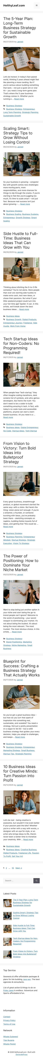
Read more (19, 99)
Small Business (28, 750)
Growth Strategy (23, 218)
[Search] (36, 880)
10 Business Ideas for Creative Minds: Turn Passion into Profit (20, 773)
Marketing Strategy (11, 750)
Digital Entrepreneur (29, 427)
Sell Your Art (17, 856)
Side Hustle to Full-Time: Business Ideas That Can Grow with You (20, 240)
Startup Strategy (19, 540)
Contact (6, 1017)
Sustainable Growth (12, 116)
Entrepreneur (29, 109)
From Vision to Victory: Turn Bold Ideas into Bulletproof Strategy (19, 452)
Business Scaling (13, 214)
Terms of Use (9, 1024)
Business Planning (14, 537)
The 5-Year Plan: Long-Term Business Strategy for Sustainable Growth (19, 27)
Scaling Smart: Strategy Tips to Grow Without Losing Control (17, 135)
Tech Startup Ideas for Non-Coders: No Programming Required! (21, 346)
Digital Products (29, 319)
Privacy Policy (9, 1020)
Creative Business (29, 850)
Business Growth (13, 319)
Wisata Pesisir (9, 1044)
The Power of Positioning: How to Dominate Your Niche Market (20, 563)
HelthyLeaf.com (14, 5)
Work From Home (17, 326)
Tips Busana (8, 1040)
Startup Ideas (18, 431)
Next (19, 868)
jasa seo (27, 979)
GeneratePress (21, 1054)
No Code (7, 431)
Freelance (27, 323)
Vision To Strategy (21, 543)
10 (13, 868)
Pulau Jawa (8, 990)
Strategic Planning (30, 112)
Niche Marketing (19, 645)
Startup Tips (8, 754)
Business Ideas (13, 316)
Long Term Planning (12, 112)
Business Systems (30, 214)
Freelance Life (24, 853)
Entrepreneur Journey (12, 323)
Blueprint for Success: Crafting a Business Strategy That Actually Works (21, 668)
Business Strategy (14, 106)
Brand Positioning (14, 642)
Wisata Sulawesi (10, 1037)
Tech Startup (31, 431)
